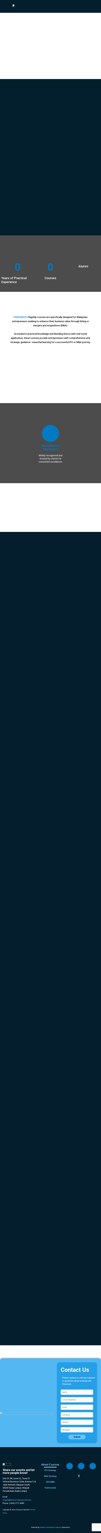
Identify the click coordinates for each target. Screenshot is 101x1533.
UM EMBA (50, 1482)
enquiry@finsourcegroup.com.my (17, 1500)
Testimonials (50, 1488)
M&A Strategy (50, 1476)
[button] (13, 8)
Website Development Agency (51, 1527)
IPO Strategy (50, 1470)
